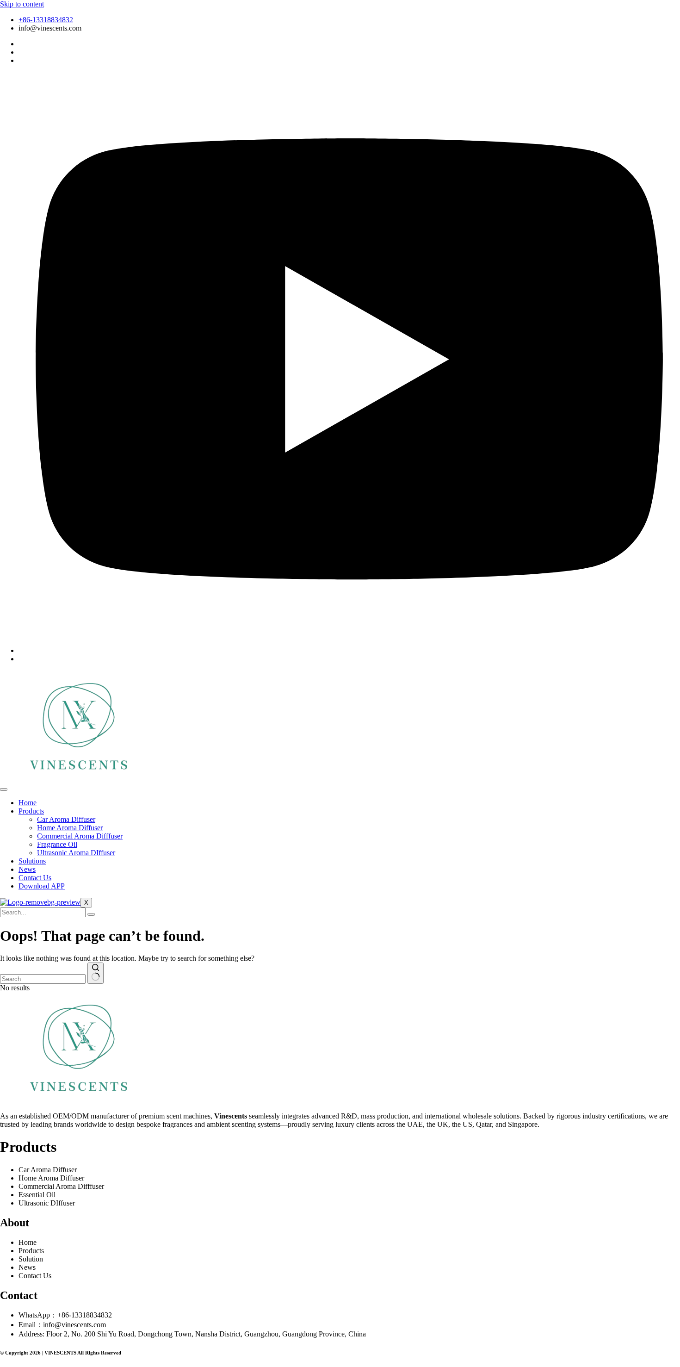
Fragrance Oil (57, 844)
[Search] (91, 914)
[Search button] (95, 973)
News (27, 869)
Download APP (42, 886)
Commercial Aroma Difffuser (80, 836)
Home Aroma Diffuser (70, 828)
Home (28, 803)
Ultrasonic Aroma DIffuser (76, 853)
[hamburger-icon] (3, 789)
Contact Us (35, 878)
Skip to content (22, 4)
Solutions (32, 861)
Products (31, 811)
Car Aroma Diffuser (66, 819)
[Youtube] (349, 650)
